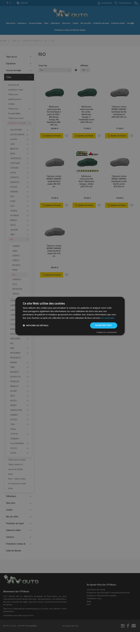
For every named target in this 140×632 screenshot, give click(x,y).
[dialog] (70, 316)
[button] (35, 325)
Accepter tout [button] (103, 325)
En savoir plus (107, 318)
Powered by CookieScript (107, 332)
